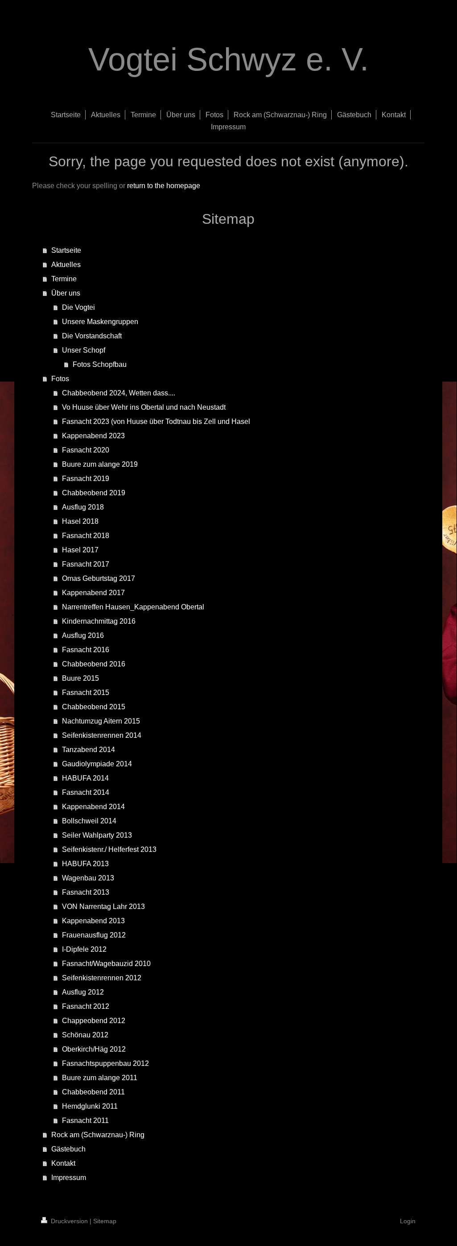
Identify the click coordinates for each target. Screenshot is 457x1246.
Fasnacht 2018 (85, 535)
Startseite (66, 250)
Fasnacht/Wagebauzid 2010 (106, 963)
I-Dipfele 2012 (84, 949)
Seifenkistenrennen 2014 (101, 735)
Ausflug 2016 (83, 635)
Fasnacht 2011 (85, 1120)
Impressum (68, 1177)
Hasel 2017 (80, 550)
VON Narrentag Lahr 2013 (103, 906)
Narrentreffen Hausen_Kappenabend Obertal (133, 607)
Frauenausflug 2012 (94, 935)
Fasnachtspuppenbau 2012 (105, 1063)
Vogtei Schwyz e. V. (228, 59)
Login (408, 1221)
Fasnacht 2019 (85, 478)
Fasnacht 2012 (85, 1006)
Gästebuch (68, 1149)
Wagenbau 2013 (88, 878)
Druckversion (69, 1221)
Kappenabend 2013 (93, 921)
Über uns (65, 293)
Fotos (60, 378)
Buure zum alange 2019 (100, 464)
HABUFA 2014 (85, 778)
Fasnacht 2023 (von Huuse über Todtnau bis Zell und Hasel (156, 421)
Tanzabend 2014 (88, 749)
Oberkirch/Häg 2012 (94, 1049)
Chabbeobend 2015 (93, 707)
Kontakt (63, 1163)
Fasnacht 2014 (85, 792)
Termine (64, 279)
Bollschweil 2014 (89, 821)
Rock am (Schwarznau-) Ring (97, 1135)
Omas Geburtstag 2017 (98, 578)
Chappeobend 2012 (93, 1020)
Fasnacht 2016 (85, 650)
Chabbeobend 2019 (93, 493)
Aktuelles (66, 264)
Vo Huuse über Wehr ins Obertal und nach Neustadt (144, 407)
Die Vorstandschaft (92, 336)
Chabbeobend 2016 (93, 664)
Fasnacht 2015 (85, 692)
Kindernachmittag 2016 (99, 621)
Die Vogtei (78, 307)
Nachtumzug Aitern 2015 (101, 721)
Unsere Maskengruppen (100, 321)
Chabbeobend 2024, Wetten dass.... (118, 393)
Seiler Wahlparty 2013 (97, 835)
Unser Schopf (83, 350)
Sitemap (104, 1221)
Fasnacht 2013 (85, 892)
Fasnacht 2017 (85, 564)
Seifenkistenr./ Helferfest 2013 (109, 849)
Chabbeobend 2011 (93, 1092)
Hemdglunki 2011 (90, 1106)
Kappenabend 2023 (93, 436)
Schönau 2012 (85, 1035)
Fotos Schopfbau (100, 364)
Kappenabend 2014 (93, 806)
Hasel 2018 (80, 521)
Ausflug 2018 (83, 507)
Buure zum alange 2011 (99, 1078)
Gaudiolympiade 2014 (97, 764)
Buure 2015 (80, 678)
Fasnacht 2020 (85, 450)
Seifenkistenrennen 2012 (101, 978)
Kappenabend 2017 (93, 592)
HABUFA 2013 (85, 864)
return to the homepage (163, 185)
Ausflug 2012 (83, 992)
